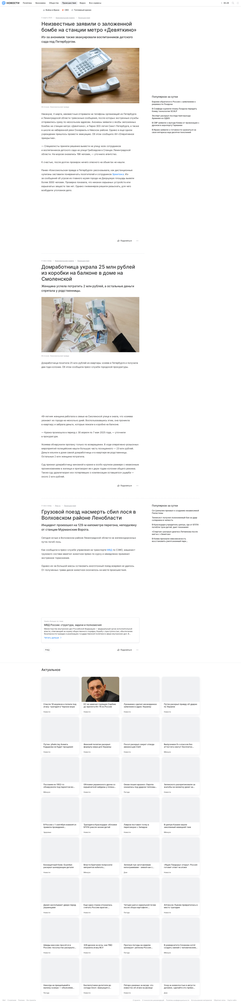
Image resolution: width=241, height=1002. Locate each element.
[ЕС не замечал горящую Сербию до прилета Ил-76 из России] (100, 695)
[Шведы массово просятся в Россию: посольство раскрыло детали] (60, 936)
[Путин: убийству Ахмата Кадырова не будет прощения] (60, 736)
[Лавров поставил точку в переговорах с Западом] (140, 816)
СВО (67, 10)
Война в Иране (52, 10)
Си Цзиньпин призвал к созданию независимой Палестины (175, 511)
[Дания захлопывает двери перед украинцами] (60, 896)
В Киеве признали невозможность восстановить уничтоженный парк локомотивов (169, 539)
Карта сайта (232, 1000)
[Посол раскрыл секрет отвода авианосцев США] (140, 736)
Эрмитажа (118, 174)
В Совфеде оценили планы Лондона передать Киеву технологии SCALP (174, 109)
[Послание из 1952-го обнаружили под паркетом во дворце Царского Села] (60, 776)
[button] (90, 76)
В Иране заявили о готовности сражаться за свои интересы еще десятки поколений (174, 130)
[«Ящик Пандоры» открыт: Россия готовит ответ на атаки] (181, 856)
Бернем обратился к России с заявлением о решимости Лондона (174, 102)
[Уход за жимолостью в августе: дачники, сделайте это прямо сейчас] (181, 976)
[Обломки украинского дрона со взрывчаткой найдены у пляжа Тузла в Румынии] (100, 776)
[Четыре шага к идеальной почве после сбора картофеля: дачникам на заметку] (140, 896)
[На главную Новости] (12, 3)
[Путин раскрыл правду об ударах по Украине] (181, 695)
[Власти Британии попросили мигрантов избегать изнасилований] (100, 856)
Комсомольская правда (65, 18)
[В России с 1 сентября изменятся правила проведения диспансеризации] (60, 816)
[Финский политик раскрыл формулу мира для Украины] (100, 736)
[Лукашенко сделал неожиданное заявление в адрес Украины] (140, 695)
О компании (12, 1000)
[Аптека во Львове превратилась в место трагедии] (181, 896)
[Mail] (4, 3)
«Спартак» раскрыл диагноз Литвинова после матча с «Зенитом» (175, 532)
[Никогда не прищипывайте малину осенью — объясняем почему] (60, 976)
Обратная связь (220, 1000)
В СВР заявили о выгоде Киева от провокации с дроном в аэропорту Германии (175, 123)
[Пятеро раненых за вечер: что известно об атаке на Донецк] (140, 976)
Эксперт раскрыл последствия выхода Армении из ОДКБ (171, 116)
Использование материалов (201, 1000)
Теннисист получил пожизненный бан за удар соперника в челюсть (174, 518)
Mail (4, 1000)
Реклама (21, 1000)
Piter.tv (58, 506)
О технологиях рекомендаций (153, 1000)
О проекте (136, 1000)
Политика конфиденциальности (177, 1000)
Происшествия (84, 18)
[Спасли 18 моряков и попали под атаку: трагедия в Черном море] (60, 695)
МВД (109, 550)
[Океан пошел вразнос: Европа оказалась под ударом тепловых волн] (140, 776)
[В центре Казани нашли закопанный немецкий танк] (181, 816)
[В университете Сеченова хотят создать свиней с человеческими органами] (181, 936)
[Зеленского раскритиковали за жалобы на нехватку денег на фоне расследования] (181, 776)
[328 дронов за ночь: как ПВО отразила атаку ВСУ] (100, 936)
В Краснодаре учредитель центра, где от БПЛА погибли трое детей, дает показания (175, 525)
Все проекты (31, 1000)
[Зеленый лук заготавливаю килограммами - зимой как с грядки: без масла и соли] (140, 856)
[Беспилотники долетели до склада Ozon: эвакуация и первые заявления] (100, 976)
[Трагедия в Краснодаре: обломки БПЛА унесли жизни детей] (100, 816)
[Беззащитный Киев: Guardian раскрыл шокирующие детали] (60, 856)
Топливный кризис (83, 10)
